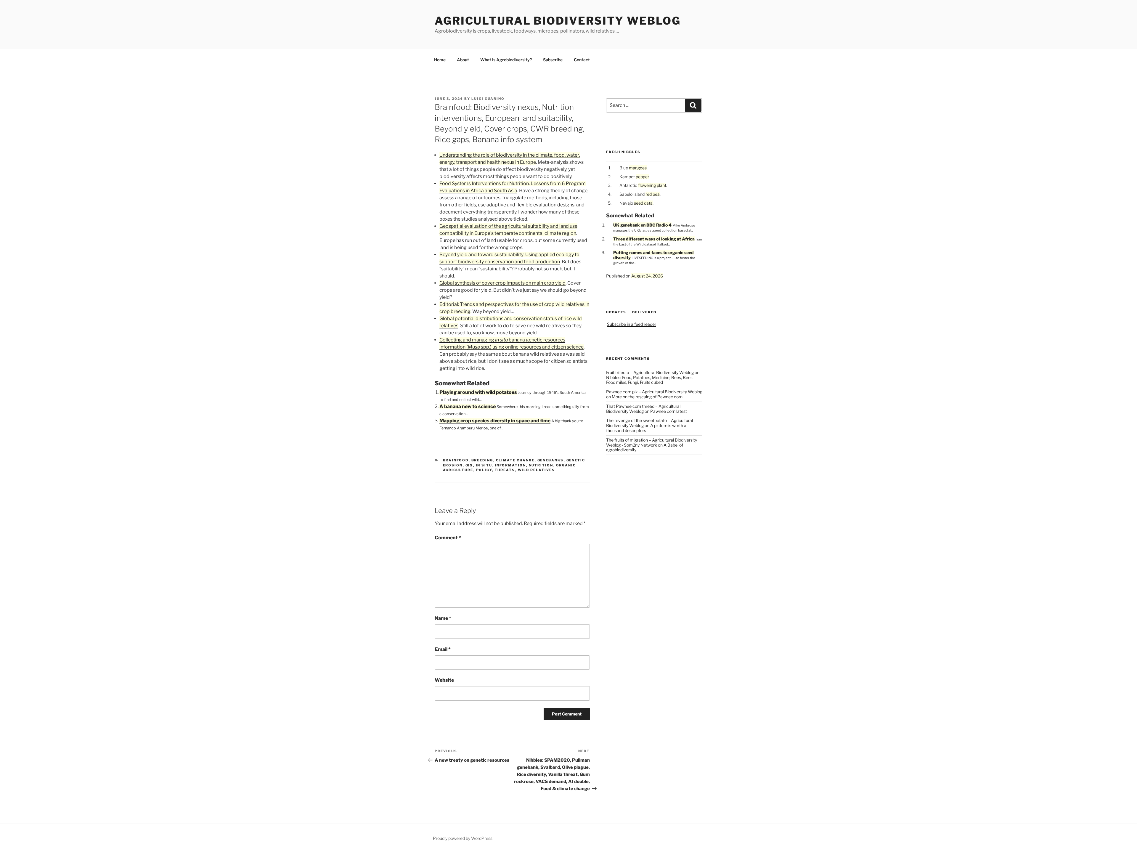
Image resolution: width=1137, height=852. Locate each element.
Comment (448, 537)
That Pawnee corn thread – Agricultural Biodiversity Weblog (643, 409)
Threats (505, 470)
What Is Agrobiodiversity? (506, 59)
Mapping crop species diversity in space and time (494, 420)
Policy (484, 470)
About (463, 59)
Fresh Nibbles (623, 152)
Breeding (482, 460)
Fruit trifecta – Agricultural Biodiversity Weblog (650, 372)
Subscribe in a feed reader (631, 324)
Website (444, 680)
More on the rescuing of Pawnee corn (647, 396)
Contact (582, 59)
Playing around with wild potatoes (478, 392)
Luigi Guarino (488, 99)
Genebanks (550, 460)
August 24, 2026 (647, 275)
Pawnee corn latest (668, 411)
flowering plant (652, 185)
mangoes (638, 167)
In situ (484, 465)
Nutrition (541, 465)
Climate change (515, 460)
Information (510, 465)
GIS (469, 465)
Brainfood (456, 460)
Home (440, 59)
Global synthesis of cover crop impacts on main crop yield (502, 283)
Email (443, 649)
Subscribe (553, 59)
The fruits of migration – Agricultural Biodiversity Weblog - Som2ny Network (651, 442)
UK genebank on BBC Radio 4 (642, 224)
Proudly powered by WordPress (462, 838)
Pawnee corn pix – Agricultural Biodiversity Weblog (654, 391)
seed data (643, 203)
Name (443, 618)
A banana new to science (467, 406)
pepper (642, 176)
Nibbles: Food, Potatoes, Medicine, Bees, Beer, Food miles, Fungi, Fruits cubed (649, 380)
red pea (652, 194)
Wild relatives (536, 470)
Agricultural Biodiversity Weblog (558, 20)
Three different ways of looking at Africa (654, 238)
